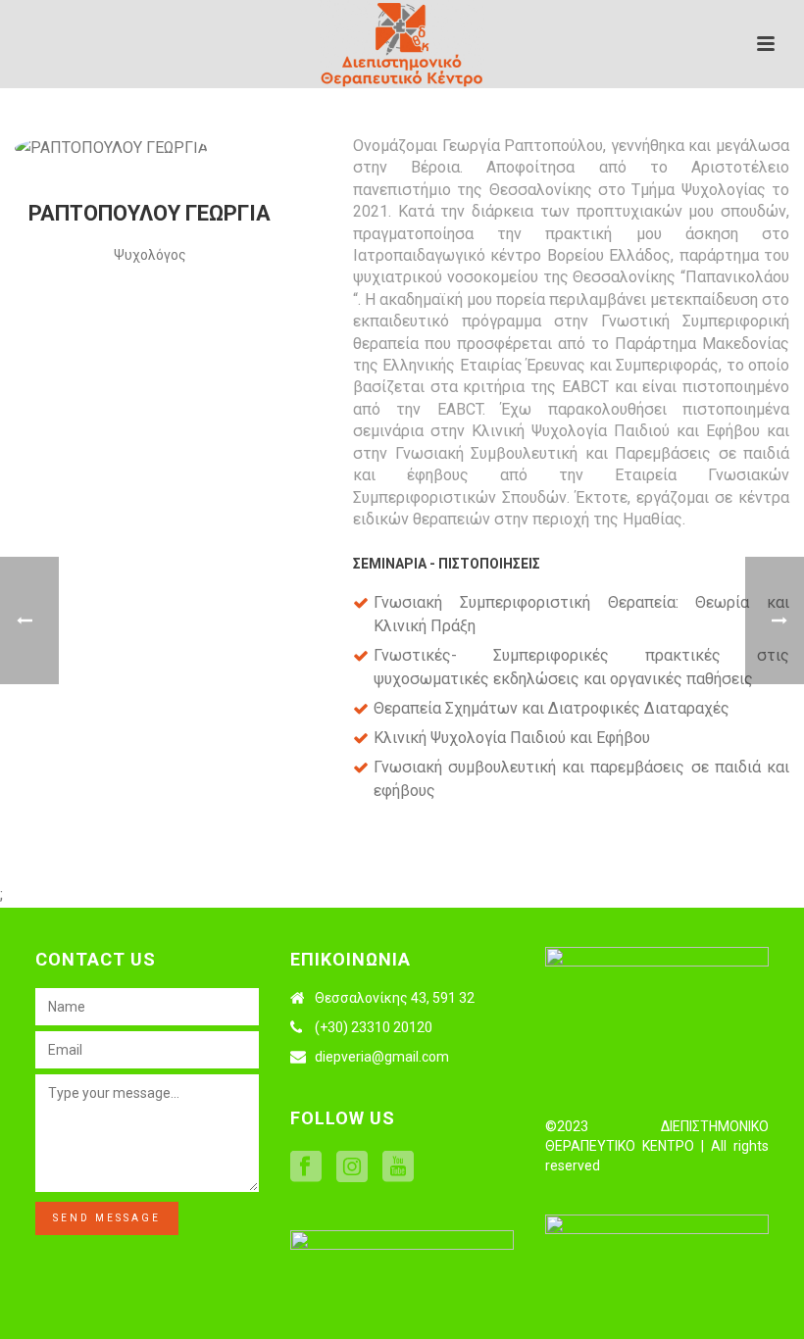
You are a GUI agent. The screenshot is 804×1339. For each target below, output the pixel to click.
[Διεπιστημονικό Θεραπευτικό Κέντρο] (401, 44)
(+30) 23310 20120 (373, 1027)
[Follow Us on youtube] (398, 1167)
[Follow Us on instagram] (352, 1167)
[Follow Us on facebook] (306, 1167)
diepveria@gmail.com (382, 1057)
